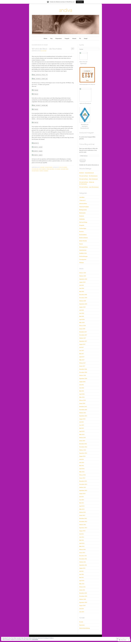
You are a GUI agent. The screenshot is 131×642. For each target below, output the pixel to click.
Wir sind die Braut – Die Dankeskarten (88, 176)
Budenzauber (82, 212)
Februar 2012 (82, 549)
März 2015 (81, 434)
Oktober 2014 (82, 450)
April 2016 (81, 394)
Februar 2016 (82, 400)
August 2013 (82, 493)
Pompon (41, 170)
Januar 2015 (82, 440)
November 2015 (83, 409)
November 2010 (83, 596)
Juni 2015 (81, 425)
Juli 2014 (81, 459)
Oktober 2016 (82, 375)
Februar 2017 (82, 363)
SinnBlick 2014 (83, 253)
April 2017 (81, 356)
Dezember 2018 (83, 294)
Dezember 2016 (83, 369)
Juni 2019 (81, 288)
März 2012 (81, 546)
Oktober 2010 (82, 599)
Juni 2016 (81, 387)
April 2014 (81, 468)
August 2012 (82, 530)
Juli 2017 (81, 347)
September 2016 (83, 378)
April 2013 (81, 506)
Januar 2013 (82, 515)
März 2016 (81, 397)
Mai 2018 (81, 316)
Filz (80, 38)
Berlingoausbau (83, 209)
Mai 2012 (81, 540)
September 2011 (83, 565)
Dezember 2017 (83, 331)
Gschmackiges (82, 228)
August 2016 (82, 381)
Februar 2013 (82, 512)
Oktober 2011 (82, 562)
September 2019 (83, 279)
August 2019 (82, 282)
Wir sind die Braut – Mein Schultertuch (88, 179)
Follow (82, 160)
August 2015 (82, 419)
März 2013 (81, 509)
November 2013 (83, 484)
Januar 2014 (82, 478)
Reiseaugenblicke (83, 247)
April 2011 (81, 580)
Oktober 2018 (82, 300)
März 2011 (81, 583)
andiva (65, 10)
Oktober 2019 (82, 276)
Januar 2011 (82, 590)
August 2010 (82, 605)
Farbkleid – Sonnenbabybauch (86, 172)
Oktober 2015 (82, 412)
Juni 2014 (81, 462)
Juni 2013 (81, 499)
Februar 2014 (82, 475)
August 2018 (82, 307)
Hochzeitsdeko (35, 170)
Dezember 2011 (83, 555)
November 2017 (83, 335)
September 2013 (83, 490)
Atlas (60, 167)
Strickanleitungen (83, 256)
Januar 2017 (82, 366)
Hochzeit (42, 167)
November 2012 (83, 521)
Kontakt (81, 621)
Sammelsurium (82, 250)
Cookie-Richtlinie (35, 639)
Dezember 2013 (83, 481)
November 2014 (83, 447)
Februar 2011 (82, 586)
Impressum (82, 625)
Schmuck (74, 38)
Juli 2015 (81, 422)
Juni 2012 (81, 537)
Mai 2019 (81, 291)
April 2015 (81, 431)
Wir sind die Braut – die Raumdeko (47, 49)
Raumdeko (46, 170)
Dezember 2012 (83, 518)
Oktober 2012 (82, 524)
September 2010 (83, 602)
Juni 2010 (81, 611)
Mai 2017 (81, 353)
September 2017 (83, 341)
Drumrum (81, 216)
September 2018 (83, 304)
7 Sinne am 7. (82, 200)
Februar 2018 (82, 325)
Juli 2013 (81, 496)
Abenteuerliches (83, 203)
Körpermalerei (58, 38)
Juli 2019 (81, 285)
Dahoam (45, 38)
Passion (81, 244)
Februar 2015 (82, 437)
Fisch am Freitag (83, 222)
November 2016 (83, 372)
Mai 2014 (81, 465)
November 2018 (83, 297)
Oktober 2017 (82, 338)
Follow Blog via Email (86, 144)
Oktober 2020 (82, 272)
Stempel (85, 38)
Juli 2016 (81, 384)
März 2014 (81, 471)
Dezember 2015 (83, 406)
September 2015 (83, 415)
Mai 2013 (81, 503)
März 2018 (81, 322)
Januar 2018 (82, 328)
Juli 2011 (81, 571)
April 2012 (81, 543)
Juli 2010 (81, 608)
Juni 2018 (81, 313)
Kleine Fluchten (83, 240)
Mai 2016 (81, 391)
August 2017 (82, 344)
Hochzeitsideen (48, 167)
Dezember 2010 (83, 593)
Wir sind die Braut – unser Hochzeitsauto (89, 187)
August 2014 (82, 456)
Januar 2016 (82, 403)
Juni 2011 (81, 574)
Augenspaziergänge (84, 206)
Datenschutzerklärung (84, 628)
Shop (51, 38)
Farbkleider (82, 219)
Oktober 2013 (82, 487)
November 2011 (83, 558)
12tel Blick (81, 197)
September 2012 (83, 527)
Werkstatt (81, 262)
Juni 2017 (81, 350)
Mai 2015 (81, 428)
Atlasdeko (64, 167)
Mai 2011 (81, 577)
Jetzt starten (80, 1)
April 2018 (81, 319)
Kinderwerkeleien (83, 237)
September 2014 (83, 453)
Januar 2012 (82, 552)
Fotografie (67, 38)
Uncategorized (82, 259)
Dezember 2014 (83, 443)
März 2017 (81, 359)
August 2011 (82, 568)
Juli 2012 (81, 534)
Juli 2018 (81, 310)
